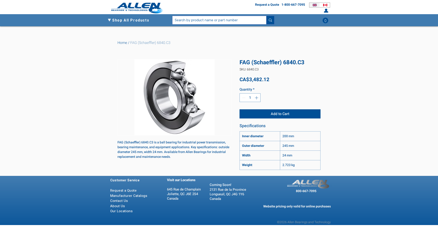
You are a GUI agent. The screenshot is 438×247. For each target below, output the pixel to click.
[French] (325, 5)
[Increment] (257, 98)
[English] (314, 5)
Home (122, 43)
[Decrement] (243, 98)
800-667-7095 (306, 191)
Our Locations (121, 211)
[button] (132, 20)
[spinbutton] (250, 98)
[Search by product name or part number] (270, 20)
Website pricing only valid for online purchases (297, 206)
